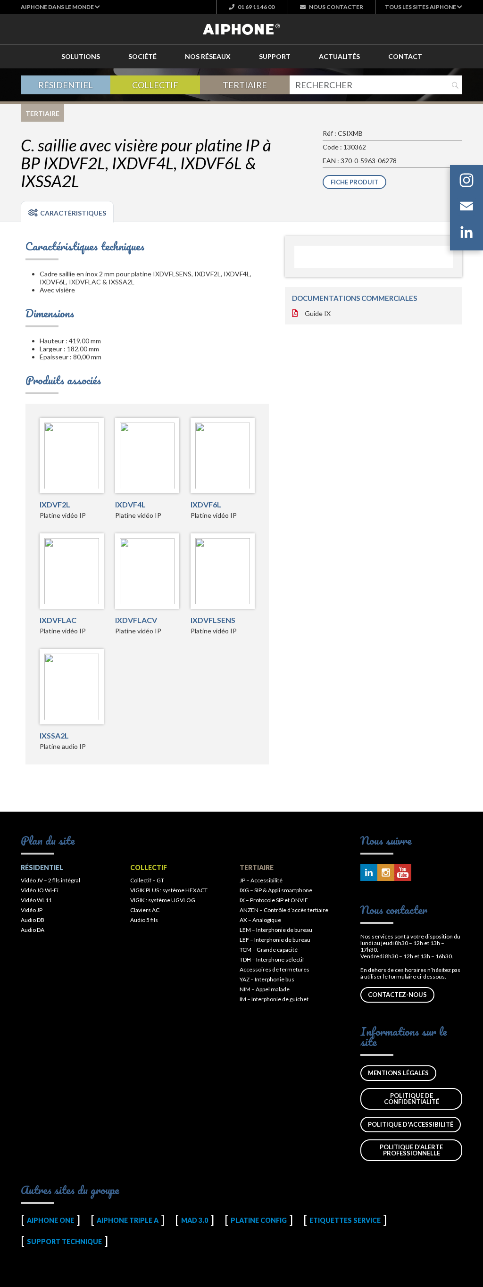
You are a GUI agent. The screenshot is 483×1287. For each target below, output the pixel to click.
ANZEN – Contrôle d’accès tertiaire (284, 909)
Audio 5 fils (144, 919)
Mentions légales (398, 1073)
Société (142, 56)
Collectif (155, 85)
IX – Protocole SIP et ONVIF (274, 900)
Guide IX (318, 313)
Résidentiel (65, 85)
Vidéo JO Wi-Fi (39, 890)
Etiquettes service (345, 1220)
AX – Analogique (260, 919)
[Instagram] (466, 182)
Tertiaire (245, 85)
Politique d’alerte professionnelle (411, 1150)
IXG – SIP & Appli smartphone (276, 890)
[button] (60, 6)
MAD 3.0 (194, 1220)
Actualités (339, 56)
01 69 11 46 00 (256, 6)
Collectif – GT (147, 880)
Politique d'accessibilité (410, 1124)
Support (275, 56)
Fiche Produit (354, 182)
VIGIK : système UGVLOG (162, 900)
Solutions (80, 56)
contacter (336, 6)
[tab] (67, 212)
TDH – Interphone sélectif (272, 959)
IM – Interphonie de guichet (274, 999)
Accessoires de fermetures (274, 969)
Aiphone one (50, 1220)
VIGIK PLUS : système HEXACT (169, 890)
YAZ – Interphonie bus (267, 979)
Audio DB (32, 919)
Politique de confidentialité (411, 1098)
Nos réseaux (208, 56)
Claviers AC (144, 909)
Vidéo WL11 (36, 900)
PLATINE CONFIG (259, 1220)
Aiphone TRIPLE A (127, 1220)
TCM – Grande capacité (269, 949)
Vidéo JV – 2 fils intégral (50, 880)
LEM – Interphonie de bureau (276, 929)
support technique (64, 1241)
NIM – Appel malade (265, 989)
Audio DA (32, 929)
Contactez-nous (397, 994)
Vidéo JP (31, 909)
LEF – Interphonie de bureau (275, 939)
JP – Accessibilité (261, 880)
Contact (405, 56)
